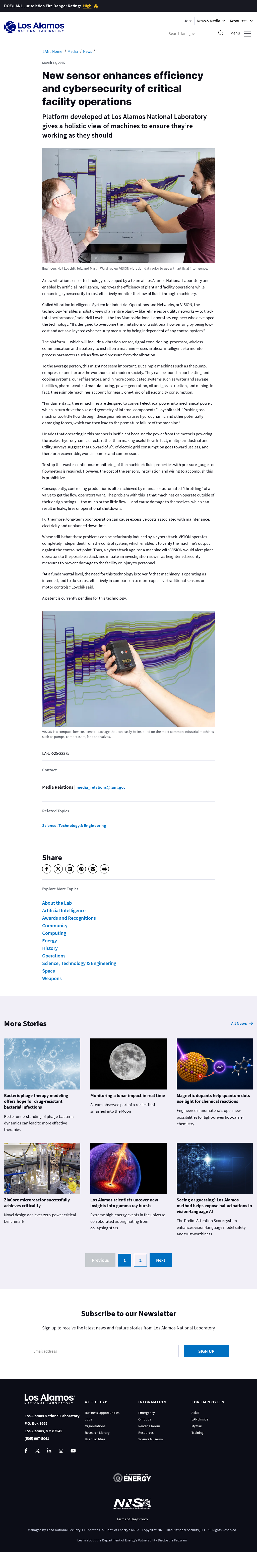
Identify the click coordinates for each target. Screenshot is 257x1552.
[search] (220, 33)
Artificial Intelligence (64, 910)
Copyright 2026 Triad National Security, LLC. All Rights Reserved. (189, 1530)
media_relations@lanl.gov (101, 787)
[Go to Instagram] (61, 1450)
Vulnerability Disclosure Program (162, 1540)
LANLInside (199, 1419)
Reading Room (149, 1426)
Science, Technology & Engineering (74, 825)
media (73, 51)
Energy (49, 940)
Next (160, 1260)
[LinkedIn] (69, 868)
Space (48, 971)
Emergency (146, 1412)
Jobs (188, 20)
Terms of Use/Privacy (132, 1519)
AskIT (195, 1412)
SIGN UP (206, 1351)
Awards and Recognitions (69, 918)
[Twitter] (58, 868)
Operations (54, 955)
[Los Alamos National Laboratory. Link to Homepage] (34, 27)
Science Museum (150, 1439)
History (50, 948)
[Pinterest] (81, 868)
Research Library (97, 1432)
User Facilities (95, 1439)
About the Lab (57, 903)
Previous (100, 1260)
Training (197, 1432)
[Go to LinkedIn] (49, 1450)
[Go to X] (37, 1450)
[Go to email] (92, 868)
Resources (146, 1432)
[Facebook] (46, 868)
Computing (54, 933)
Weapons (52, 978)
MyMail (196, 1426)
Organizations (95, 1426)
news (87, 51)
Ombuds (144, 1419)
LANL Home (52, 51)
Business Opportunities (102, 1412)
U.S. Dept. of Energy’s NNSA (119, 1530)
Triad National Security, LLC (67, 1530)
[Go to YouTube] (73, 1450)
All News (239, 1023)
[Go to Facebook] (26, 1450)
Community (55, 925)
